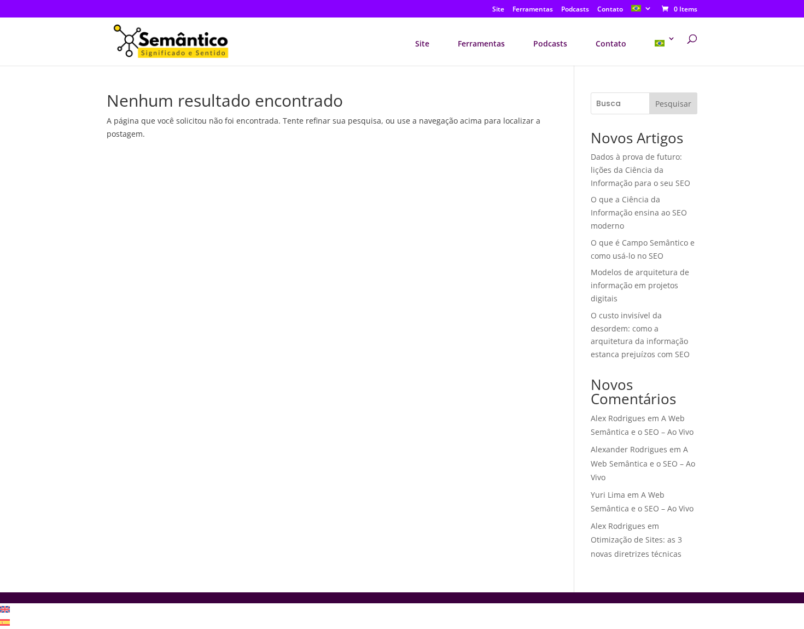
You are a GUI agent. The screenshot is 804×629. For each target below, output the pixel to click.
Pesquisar (673, 103)
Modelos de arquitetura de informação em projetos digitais (640, 285)
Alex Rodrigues (618, 418)
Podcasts (575, 10)
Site (498, 10)
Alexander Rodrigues (629, 449)
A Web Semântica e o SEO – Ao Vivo (643, 463)
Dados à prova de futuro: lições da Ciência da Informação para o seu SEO (640, 170)
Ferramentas (532, 10)
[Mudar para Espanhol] (5, 623)
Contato (610, 10)
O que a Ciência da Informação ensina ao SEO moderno (639, 212)
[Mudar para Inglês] (5, 609)
